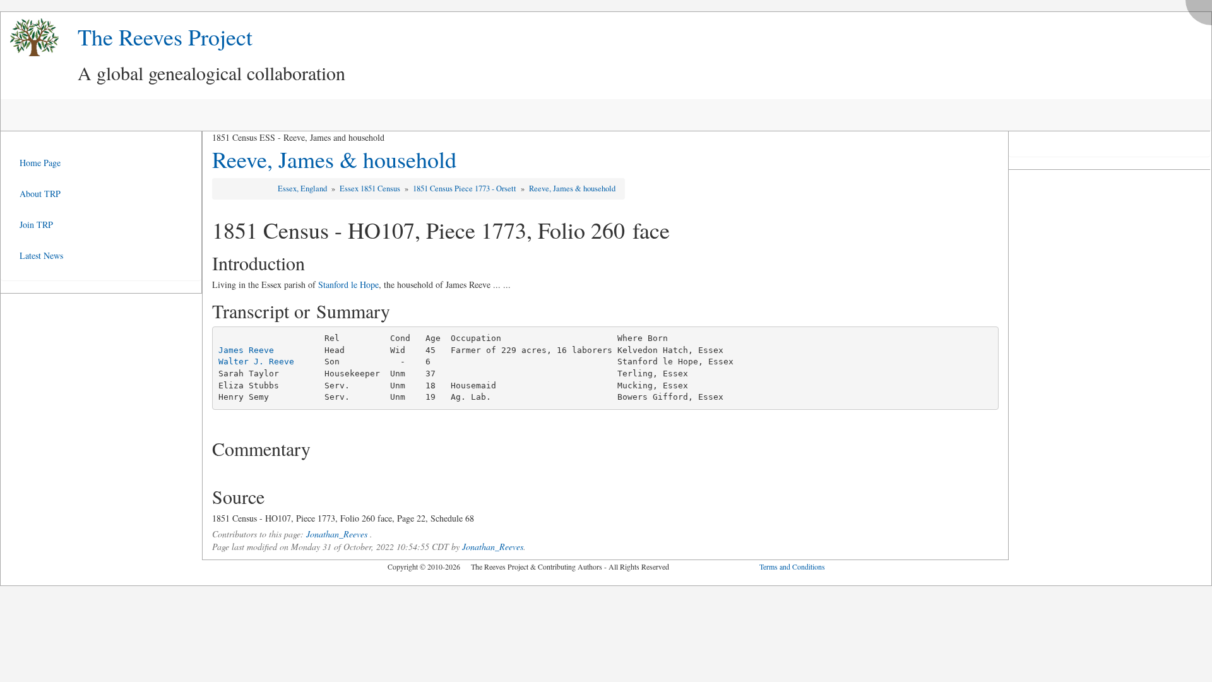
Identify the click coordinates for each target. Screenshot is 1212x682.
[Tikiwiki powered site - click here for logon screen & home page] (30, 38)
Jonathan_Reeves (336, 534)
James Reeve (246, 350)
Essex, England (303, 188)
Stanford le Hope (348, 284)
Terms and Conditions (792, 566)
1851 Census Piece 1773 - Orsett (465, 188)
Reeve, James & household (334, 159)
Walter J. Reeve (256, 361)
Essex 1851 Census (371, 188)
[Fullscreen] (1202, 9)
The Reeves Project (165, 36)
